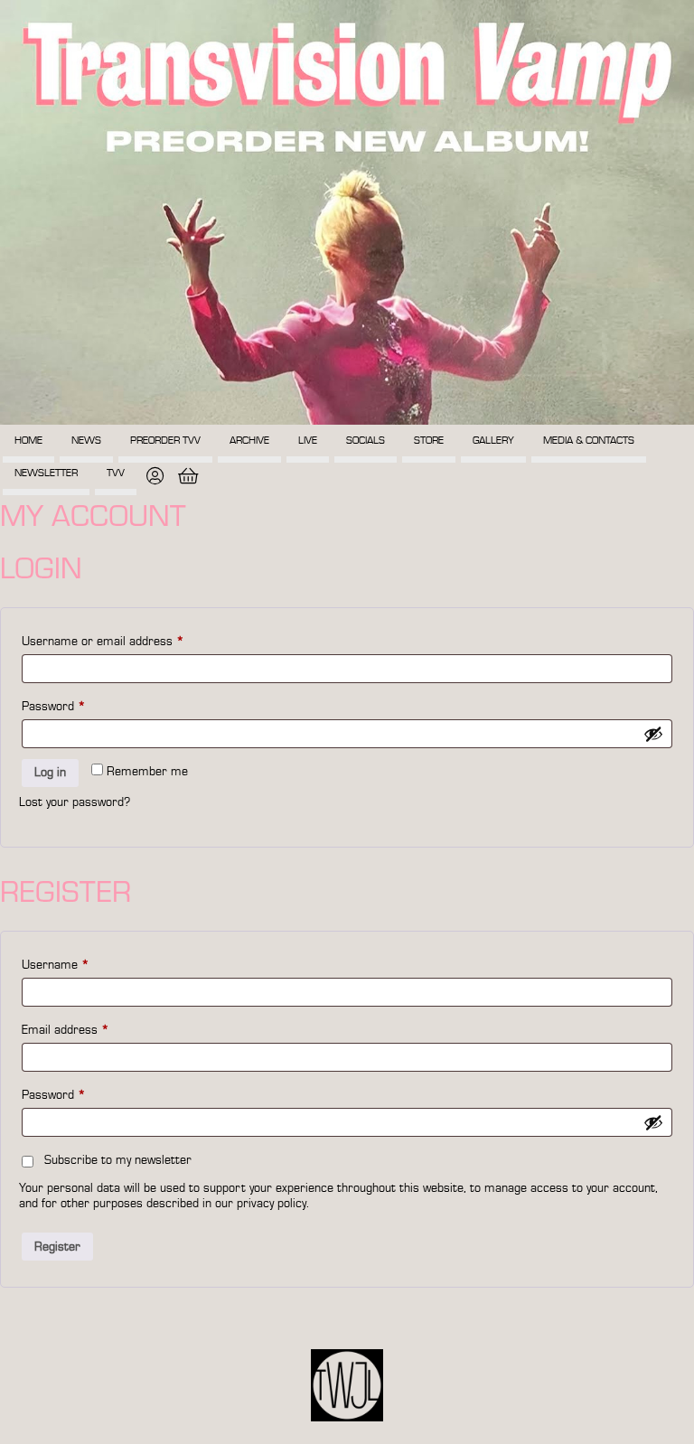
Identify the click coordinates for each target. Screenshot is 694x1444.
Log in (50, 772)
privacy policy (271, 1203)
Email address (65, 1030)
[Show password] (653, 734)
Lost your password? (74, 802)
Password (54, 706)
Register (57, 1247)
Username (55, 965)
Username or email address (103, 641)
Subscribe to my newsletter (118, 1160)
